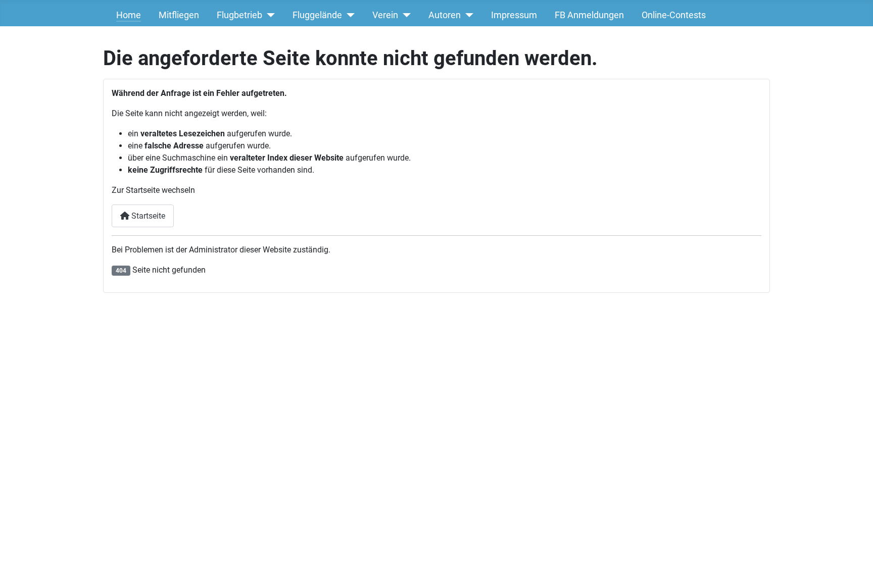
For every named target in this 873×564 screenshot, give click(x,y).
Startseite (147, 216)
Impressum (514, 15)
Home (128, 15)
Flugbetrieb (239, 15)
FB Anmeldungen (589, 15)
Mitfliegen (179, 15)
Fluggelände (317, 15)
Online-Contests (674, 15)
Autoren (444, 15)
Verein (385, 15)
